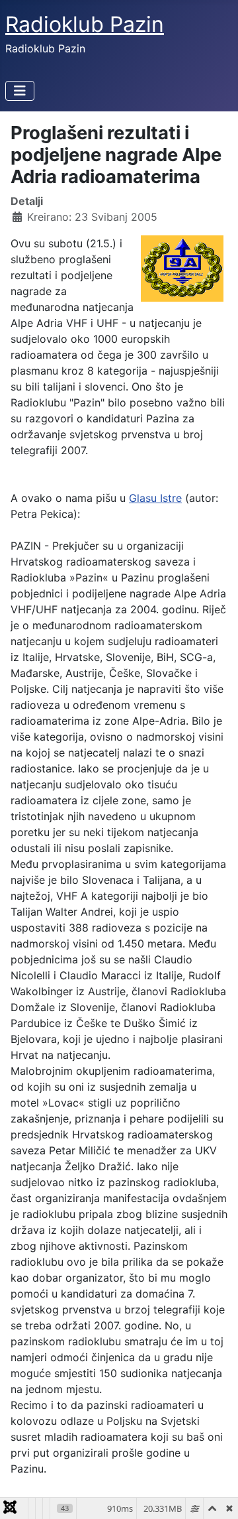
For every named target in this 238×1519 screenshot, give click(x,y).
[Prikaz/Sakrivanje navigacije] (19, 91)
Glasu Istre (155, 498)
